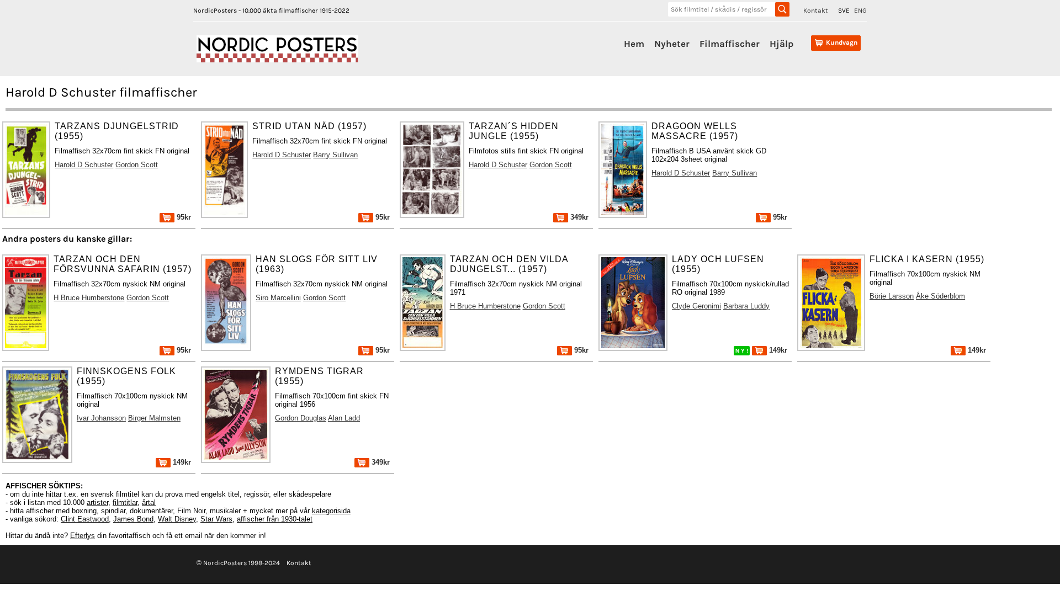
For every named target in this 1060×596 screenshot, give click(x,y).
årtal (149, 502)
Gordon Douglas (300, 418)
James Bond (133, 519)
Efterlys (82, 535)
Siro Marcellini (278, 298)
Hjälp (781, 43)
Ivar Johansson (101, 418)
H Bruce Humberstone (89, 298)
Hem (634, 43)
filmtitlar (125, 502)
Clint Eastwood (85, 519)
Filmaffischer (729, 43)
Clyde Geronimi (696, 306)
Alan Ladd (344, 418)
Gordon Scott (136, 165)
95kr (182, 217)
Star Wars (216, 519)
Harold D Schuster (84, 165)
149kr (777, 350)
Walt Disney (177, 519)
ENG (860, 10)
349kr (578, 217)
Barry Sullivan (335, 155)
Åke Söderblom (940, 296)
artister (97, 502)
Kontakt (815, 10)
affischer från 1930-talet (274, 519)
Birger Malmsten (154, 418)
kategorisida (331, 511)
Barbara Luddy (746, 306)
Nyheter (672, 43)
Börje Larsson (892, 296)
